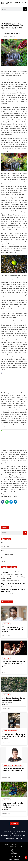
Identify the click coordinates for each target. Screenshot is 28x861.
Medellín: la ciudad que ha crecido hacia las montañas (13, 584)
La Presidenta (12, 37)
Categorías (14, 823)
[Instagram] (12, 856)
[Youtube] (19, 856)
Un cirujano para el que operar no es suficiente (13, 571)
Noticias (6, 623)
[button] (2, 3)
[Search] (25, 9)
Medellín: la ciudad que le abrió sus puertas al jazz (13, 578)
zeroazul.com (16, 859)
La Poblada (4, 37)
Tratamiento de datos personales (14, 838)
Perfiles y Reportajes (10, 730)
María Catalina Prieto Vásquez (13, 765)
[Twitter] (16, 856)
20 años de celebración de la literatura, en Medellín (13, 805)
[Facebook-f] (9, 856)
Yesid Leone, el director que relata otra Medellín (13, 590)
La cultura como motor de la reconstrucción (13, 770)
